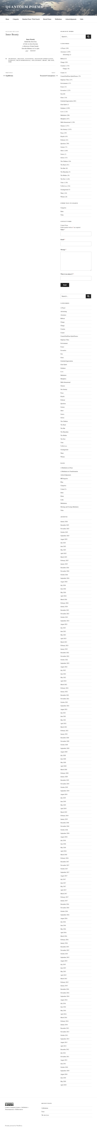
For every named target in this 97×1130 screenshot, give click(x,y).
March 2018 (64, 854)
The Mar (63, 168)
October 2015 (64, 954)
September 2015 (65, 957)
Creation (20, 59)
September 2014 (65, 996)
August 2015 (64, 961)
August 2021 (64, 709)
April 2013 (63, 1046)
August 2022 (64, 667)
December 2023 (65, 610)
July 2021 (63, 713)
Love (62, 111)
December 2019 (65, 780)
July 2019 (63, 798)
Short (44, 60)
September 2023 (65, 621)
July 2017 (63, 879)
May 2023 (63, 635)
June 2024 (63, 589)
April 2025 (63, 553)
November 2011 (65, 1056)
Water (62, 193)
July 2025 (63, 543)
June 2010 (63, 1078)
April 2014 (63, 1014)
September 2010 (65, 1071)
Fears (43, 1111)
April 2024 (63, 596)
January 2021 (64, 734)
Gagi (17, 31)
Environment (64, 83)
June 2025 (63, 546)
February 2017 (64, 897)
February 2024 (64, 603)
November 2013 (65, 1032)
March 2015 (64, 978)
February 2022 (64, 688)
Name (63, 230)
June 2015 (63, 968)
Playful (62, 136)
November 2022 (65, 656)
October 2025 (64, 532)
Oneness (63, 126)
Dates (62, 211)
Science (63, 147)
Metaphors (63, 119)
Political (63, 140)
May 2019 (63, 805)
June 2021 (63, 716)
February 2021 (64, 730)
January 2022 (64, 691)
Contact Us (63, 489)
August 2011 (64, 1060)
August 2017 (64, 876)
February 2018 (64, 858)
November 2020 (65, 741)
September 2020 (65, 748)
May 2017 (63, 886)
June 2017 (63, 883)
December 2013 (65, 1028)
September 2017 (65, 872)
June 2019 (63, 801)
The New (51, 60)
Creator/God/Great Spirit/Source (69, 76)
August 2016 (64, 918)
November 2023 (65, 614)
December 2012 (65, 1049)
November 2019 (65, 784)
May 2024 (63, 592)
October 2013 (64, 1035)
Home (7, 19)
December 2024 (65, 567)
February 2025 (64, 560)
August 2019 (64, 794)
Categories (16, 19)
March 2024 (64, 599)
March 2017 (64, 893)
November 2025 (65, 529)
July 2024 (63, 585)
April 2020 (63, 766)
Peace (62, 133)
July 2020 (63, 755)
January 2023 (64, 649)
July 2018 (63, 840)
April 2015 (63, 975)
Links (81, 19)
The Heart (63, 165)
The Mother (64, 175)
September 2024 (65, 578)
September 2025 (65, 536)
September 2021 (65, 706)
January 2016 (64, 943)
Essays (62, 87)
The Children (64, 161)
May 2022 (63, 677)
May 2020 (63, 762)
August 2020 (64, 752)
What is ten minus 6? (67, 274)
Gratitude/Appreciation (44, 59)
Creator (63, 73)
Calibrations (45, 1108)
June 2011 (63, 1064)
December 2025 (65, 525)
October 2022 (64, 660)
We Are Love (45, 1115)
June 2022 (63, 674)
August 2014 (64, 1000)
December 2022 (65, 652)
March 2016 (64, 936)
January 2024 (64, 606)
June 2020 (63, 759)
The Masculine (64, 172)
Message (63, 250)
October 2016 (64, 911)
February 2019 (64, 815)
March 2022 (64, 684)
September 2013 (65, 1039)
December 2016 (65, 904)
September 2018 (65, 833)
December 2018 (65, 823)
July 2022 (63, 670)
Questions (63, 143)
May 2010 (63, 1081)
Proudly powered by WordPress (13, 1125)
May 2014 (63, 1010)
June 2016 (63, 925)
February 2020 (64, 773)
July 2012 (63, 1053)
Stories (62, 158)
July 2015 (63, 964)
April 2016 (63, 932)
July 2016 (63, 922)
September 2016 (65, 915)
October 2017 (64, 869)
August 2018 (64, 837)
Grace (62, 97)
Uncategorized (64, 189)
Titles (62, 215)
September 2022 (65, 663)
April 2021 (63, 723)
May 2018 (63, 847)
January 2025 (64, 564)
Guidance (11, 60)
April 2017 (63, 890)
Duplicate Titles (65, 80)
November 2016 (65, 908)
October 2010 (64, 1067)
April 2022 (63, 681)
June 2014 (63, 1007)
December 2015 (65, 947)
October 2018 (64, 830)
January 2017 (64, 901)
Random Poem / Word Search (31, 19)
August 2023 (64, 624)
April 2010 (63, 1085)
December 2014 (65, 989)
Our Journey (36, 60)
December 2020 (65, 738)
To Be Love (64, 186)
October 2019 (64, 787)
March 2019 (64, 812)
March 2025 (64, 557)
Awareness (12, 59)
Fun (62, 94)
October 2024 (64, 575)
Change (63, 62)
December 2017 (65, 861)
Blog (62, 482)
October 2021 (64, 702)
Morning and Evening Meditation (69, 507)
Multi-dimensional (23, 60)
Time (10, 62)
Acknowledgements (70, 19)
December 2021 (65, 695)
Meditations (58, 19)
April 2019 (63, 808)
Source (62, 154)
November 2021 (65, 699)
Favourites (29, 59)
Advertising (66, 54)
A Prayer (63, 48)
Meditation (63, 115)
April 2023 (63, 638)
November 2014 (65, 993)
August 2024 (64, 582)
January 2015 (64, 986)
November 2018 (65, 826)
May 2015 (63, 971)
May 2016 (63, 929)
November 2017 (65, 865)
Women (63, 197)
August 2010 (64, 1074)
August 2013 (64, 1042)
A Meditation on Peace (67, 468)
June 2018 (63, 844)
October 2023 (64, 617)
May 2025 (63, 550)
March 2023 (64, 642)
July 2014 (63, 1003)
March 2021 (64, 727)
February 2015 (64, 982)
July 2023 (63, 628)
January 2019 (64, 819)
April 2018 (63, 851)
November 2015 (65, 950)
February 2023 (64, 645)
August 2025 (64, 539)
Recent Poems (47, 19)
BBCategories (64, 478)
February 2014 (64, 1021)
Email (63, 239)
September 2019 (65, 791)
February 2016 (64, 939)
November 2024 (65, 571)
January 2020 (64, 776)
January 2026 (64, 521)
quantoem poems (24, 6)
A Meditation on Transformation (69, 471)
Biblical (63, 59)
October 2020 (64, 745)
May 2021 (63, 720)
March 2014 (64, 1017)
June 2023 (63, 631)
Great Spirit (64, 104)
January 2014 (64, 1024)
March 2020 (64, 769)
